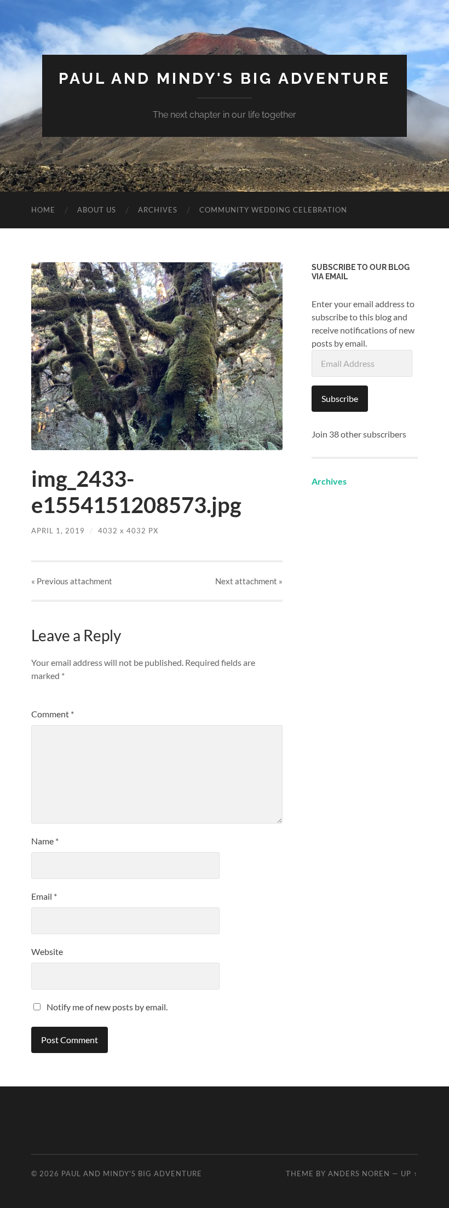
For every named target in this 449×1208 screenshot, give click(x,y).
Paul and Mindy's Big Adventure (224, 79)
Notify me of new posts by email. (107, 1007)
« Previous (71, 581)
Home (43, 209)
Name (45, 841)
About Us (96, 209)
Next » (249, 581)
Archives (157, 209)
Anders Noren (359, 1173)
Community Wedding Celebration (273, 209)
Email (44, 896)
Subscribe (339, 398)
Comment (52, 714)
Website (47, 951)
